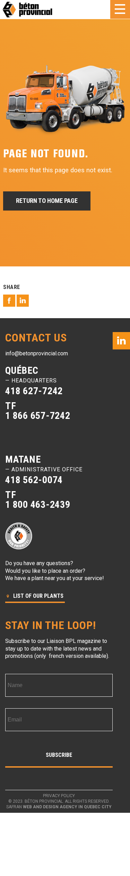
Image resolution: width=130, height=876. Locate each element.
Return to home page (47, 200)
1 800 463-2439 (37, 504)
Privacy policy (59, 795)
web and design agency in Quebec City (67, 806)
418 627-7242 (34, 391)
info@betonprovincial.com (36, 353)
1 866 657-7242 (37, 415)
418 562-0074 (34, 480)
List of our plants (37, 596)
